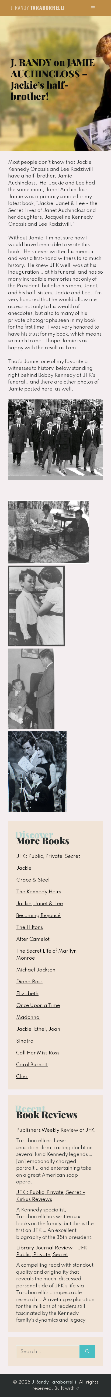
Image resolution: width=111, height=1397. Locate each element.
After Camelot (33, 939)
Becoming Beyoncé (38, 915)
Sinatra (25, 1041)
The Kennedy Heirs (38, 891)
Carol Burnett (32, 1064)
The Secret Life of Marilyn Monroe (46, 955)
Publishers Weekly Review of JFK (55, 1130)
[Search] (87, 1351)
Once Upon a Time (38, 1005)
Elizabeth (27, 993)
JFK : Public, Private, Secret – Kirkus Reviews (50, 1196)
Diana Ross (29, 981)
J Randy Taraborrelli (54, 1382)
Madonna (28, 1017)
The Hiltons (29, 927)
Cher (22, 1076)
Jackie (24, 868)
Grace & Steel (33, 880)
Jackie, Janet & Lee (39, 903)
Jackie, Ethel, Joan (38, 1029)
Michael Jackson (36, 970)
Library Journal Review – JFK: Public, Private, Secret (52, 1251)
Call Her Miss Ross (37, 1052)
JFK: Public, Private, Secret (48, 856)
